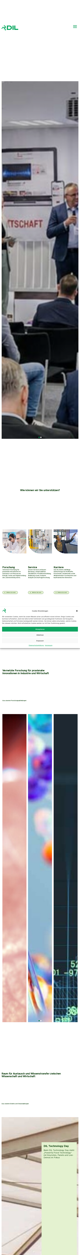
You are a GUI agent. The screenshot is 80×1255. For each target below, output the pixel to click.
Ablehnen (40, 635)
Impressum (48, 645)
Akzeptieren (40, 629)
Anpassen (40, 641)
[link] (14, 729)
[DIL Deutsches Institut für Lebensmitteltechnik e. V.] (10, 27)
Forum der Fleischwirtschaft (22, 509)
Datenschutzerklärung (36, 645)
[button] (77, 611)
